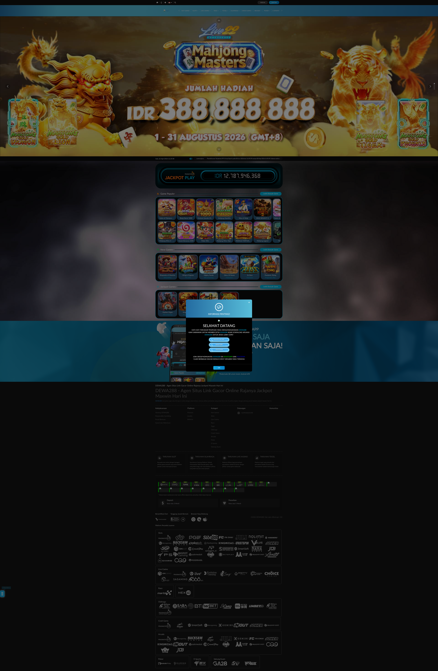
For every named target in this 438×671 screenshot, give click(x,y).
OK (219, 368)
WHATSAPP (219, 344)
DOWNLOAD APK (219, 339)
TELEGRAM (219, 349)
